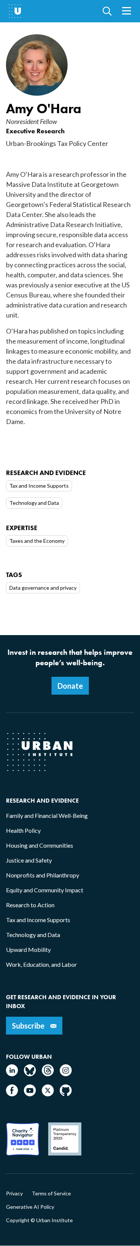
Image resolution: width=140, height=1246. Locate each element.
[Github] (66, 1093)
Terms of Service (51, 1193)
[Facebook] (12, 1093)
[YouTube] (30, 1093)
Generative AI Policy (30, 1207)
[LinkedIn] (12, 1073)
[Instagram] (66, 1073)
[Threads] (48, 1073)
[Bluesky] (30, 1073)
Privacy (14, 1193)
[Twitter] (48, 1093)
